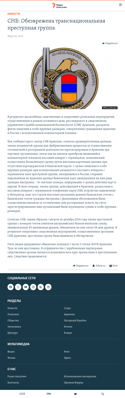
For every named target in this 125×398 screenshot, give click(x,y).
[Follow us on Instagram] (33, 287)
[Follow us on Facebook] (10, 287)
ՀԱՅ (22, 394)
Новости (13, 14)
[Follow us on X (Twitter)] (18, 287)
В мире (68, 333)
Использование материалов (80, 376)
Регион (68, 327)
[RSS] (41, 287)
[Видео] (76, 394)
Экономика (14, 327)
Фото (66, 351)
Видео (11, 351)
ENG (49, 394)
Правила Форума (73, 382)
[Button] (110, 43)
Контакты (13, 382)
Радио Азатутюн (16, 376)
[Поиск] (103, 394)
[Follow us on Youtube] (26, 287)
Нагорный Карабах (75, 320)
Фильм (11, 358)
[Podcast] (48, 287)
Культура (12, 333)
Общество (13, 320)
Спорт (67, 308)
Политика (13, 314)
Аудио (67, 358)
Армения (69, 314)
